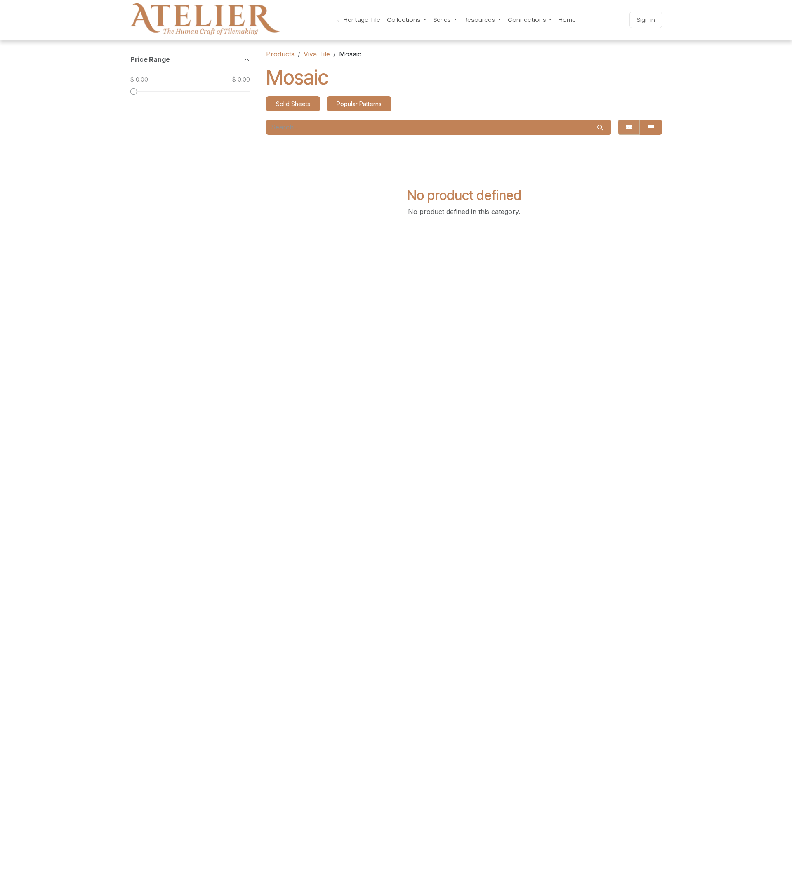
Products (280, 54)
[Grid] (629, 127)
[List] (651, 127)
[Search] (600, 127)
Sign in (645, 19)
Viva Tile (317, 54)
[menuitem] (358, 20)
